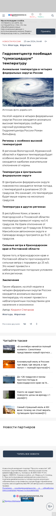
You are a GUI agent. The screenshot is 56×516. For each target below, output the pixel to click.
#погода (13, 45)
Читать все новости (28, 453)
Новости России (11, 41)
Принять (46, 31)
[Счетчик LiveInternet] (9, 515)
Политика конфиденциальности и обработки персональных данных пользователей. (28, 489)
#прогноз (25, 45)
